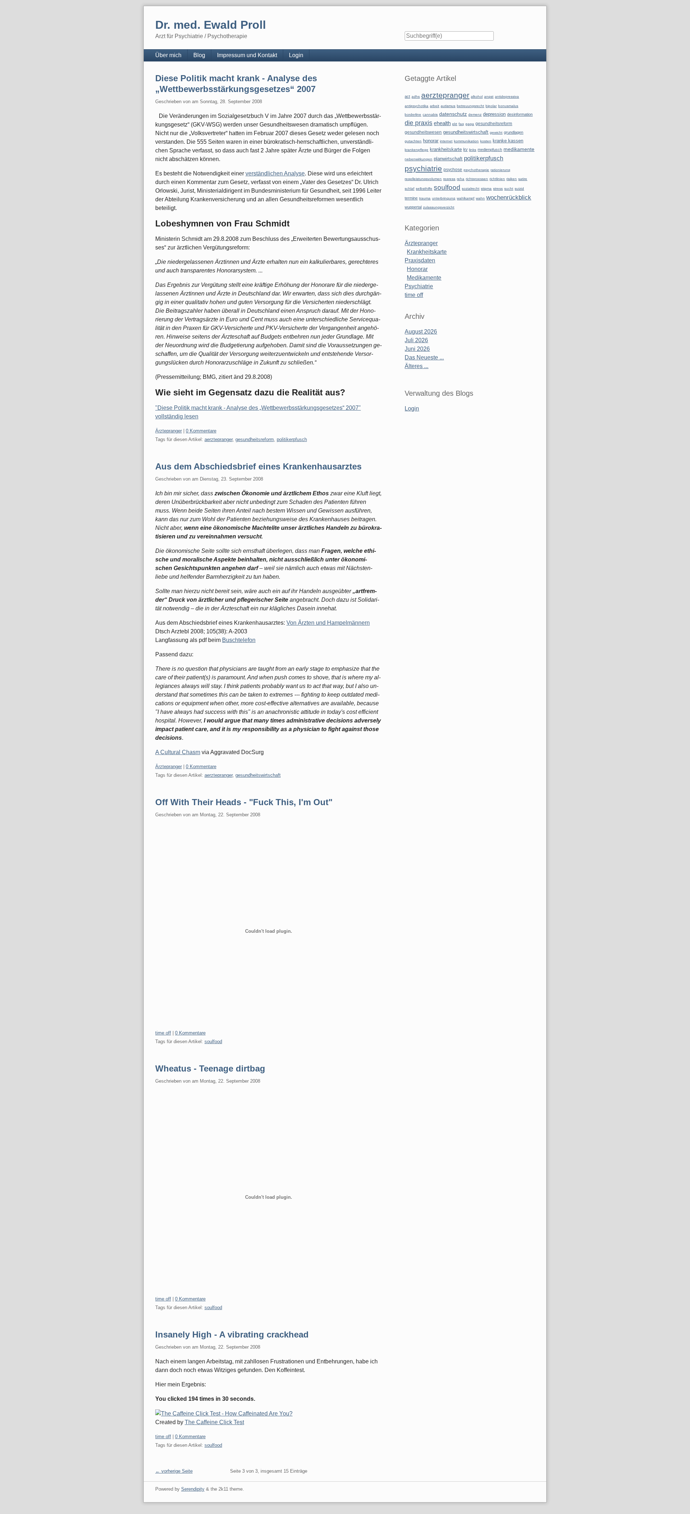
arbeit (434, 106)
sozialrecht (470, 189)
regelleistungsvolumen (423, 179)
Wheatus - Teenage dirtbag (210, 1068)
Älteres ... (416, 366)
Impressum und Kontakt (247, 55)
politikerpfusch (292, 439)
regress (449, 179)
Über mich (168, 55)
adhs (415, 96)
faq (461, 124)
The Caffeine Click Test (214, 1422)
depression (494, 114)
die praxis (418, 123)
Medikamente (424, 278)
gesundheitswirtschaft (258, 775)
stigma (486, 189)
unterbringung (443, 198)
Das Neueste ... (424, 357)
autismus (448, 106)
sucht (508, 189)
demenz (475, 114)
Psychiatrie (419, 286)
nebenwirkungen (418, 159)
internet (446, 141)
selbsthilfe (424, 189)
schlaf (409, 189)
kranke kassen (508, 140)
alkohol (477, 96)
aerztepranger (218, 439)
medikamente (518, 149)
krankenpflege (416, 150)
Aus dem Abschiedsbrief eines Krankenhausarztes (258, 466)
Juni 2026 (417, 349)
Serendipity (192, 1489)
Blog (199, 55)
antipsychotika (416, 106)
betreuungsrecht (470, 106)
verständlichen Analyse (275, 173)
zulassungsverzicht (438, 207)
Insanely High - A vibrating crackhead (232, 1334)
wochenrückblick (508, 197)
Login (296, 55)
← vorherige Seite (174, 1471)
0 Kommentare (201, 430)
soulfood (213, 1041)
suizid (519, 189)
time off (163, 1033)
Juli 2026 (416, 340)
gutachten (413, 141)
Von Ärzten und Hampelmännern (328, 623)
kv (465, 149)
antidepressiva (507, 96)
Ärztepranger (168, 430)
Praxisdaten (420, 260)
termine (411, 198)
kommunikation (466, 141)
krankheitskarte (446, 149)
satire (522, 179)
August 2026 (421, 332)
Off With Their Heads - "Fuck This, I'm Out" (243, 802)
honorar (430, 140)
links (472, 150)
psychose (452, 170)
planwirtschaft (448, 158)
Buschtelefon (239, 640)
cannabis (430, 114)
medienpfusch (490, 149)
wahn (480, 198)
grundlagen (513, 132)
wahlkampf (465, 198)
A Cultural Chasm (177, 752)
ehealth (442, 123)
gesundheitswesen (423, 132)
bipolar (491, 106)
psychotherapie (476, 170)
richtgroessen (477, 179)
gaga (469, 124)
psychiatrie (423, 168)
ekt (454, 124)
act (407, 96)
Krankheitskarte (427, 252)
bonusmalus (508, 106)
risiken (511, 179)
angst (488, 96)
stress (498, 189)
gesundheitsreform (254, 439)
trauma (425, 198)
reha (460, 179)
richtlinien (497, 179)
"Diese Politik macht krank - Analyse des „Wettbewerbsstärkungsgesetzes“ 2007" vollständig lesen (258, 412)
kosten (485, 141)
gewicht (496, 132)
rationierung (500, 170)
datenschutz (453, 114)
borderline (413, 114)
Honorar (417, 269)
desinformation (520, 114)
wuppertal (413, 207)
